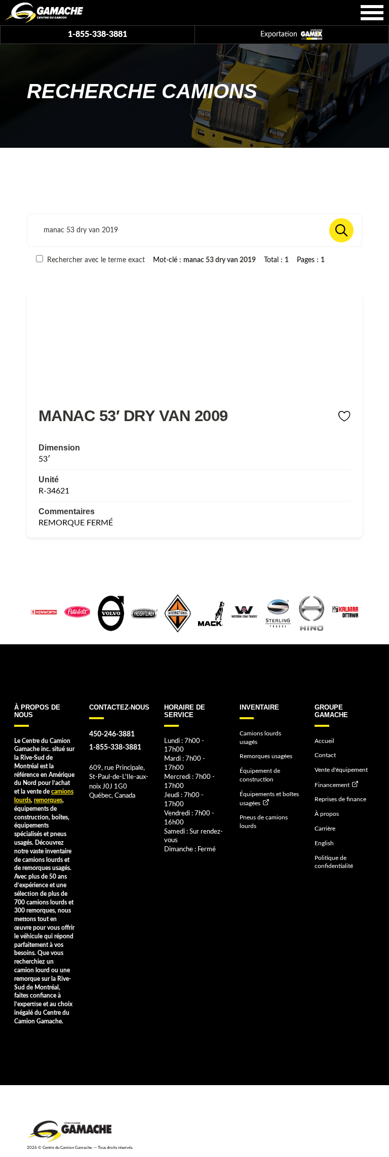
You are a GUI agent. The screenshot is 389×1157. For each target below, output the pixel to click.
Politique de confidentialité (334, 862)
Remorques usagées (266, 756)
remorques (48, 800)
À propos (327, 814)
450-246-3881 (112, 734)
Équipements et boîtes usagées (269, 798)
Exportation (279, 34)
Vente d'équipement (341, 770)
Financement (332, 785)
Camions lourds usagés (260, 737)
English (324, 843)
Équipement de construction (260, 775)
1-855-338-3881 (97, 34)
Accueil (324, 741)
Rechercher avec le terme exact (95, 260)
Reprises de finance (340, 799)
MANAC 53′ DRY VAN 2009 (133, 415)
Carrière (325, 828)
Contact (325, 755)
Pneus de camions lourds (264, 821)
